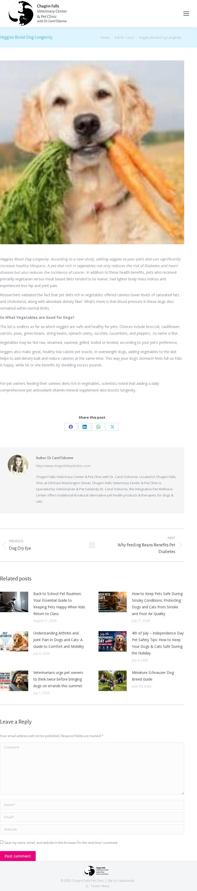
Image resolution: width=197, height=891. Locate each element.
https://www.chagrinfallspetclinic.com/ (63, 466)
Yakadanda (126, 880)
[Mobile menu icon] (186, 13)
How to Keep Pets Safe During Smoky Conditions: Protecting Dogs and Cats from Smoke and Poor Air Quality (157, 603)
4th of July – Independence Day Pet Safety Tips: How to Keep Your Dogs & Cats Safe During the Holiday (158, 643)
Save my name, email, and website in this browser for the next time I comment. (61, 843)
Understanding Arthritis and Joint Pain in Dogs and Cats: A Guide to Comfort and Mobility (58, 640)
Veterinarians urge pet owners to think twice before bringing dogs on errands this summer (58, 679)
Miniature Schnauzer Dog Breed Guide (153, 676)
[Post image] (14, 602)
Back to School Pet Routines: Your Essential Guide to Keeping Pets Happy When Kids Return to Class (59, 603)
